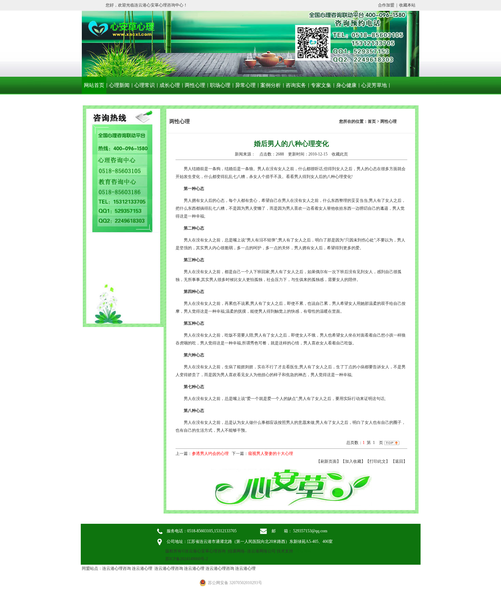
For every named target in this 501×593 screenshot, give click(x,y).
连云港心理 (142, 568)
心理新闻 (119, 85)
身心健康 (346, 85)
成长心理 (170, 85)
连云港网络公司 (261, 551)
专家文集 (321, 85)
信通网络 (236, 551)
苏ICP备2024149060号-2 (186, 559)
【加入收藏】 (353, 461)
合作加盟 (386, 5)
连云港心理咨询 (116, 568)
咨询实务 (296, 85)
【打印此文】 (377, 461)
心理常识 (144, 85)
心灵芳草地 (374, 85)
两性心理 (195, 85)
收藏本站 (407, 5)
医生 (294, 367)
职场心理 (220, 85)
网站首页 (94, 85)
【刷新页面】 (328, 461)
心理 (339, 176)
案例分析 (270, 85)
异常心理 (245, 85)
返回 (399, 461)
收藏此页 (340, 154)
